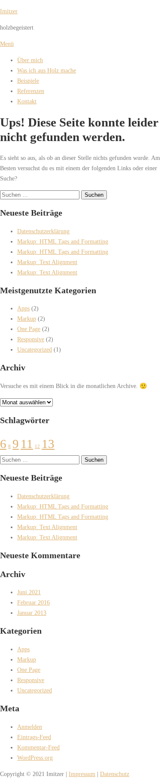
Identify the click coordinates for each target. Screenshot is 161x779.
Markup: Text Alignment (47, 262)
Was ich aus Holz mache (46, 70)
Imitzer (9, 11)
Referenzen (30, 90)
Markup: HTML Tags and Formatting (62, 241)
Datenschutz (114, 773)
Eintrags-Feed (34, 737)
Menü (7, 43)
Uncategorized (34, 349)
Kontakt (26, 101)
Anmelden (29, 726)
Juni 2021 (29, 592)
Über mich (30, 60)
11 (27, 444)
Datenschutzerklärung (43, 231)
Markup (26, 318)
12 (37, 446)
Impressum (82, 773)
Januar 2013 (31, 612)
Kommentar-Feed (38, 747)
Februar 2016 (33, 602)
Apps (23, 308)
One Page (28, 328)
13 (48, 444)
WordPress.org (35, 757)
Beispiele (28, 80)
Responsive (30, 339)
